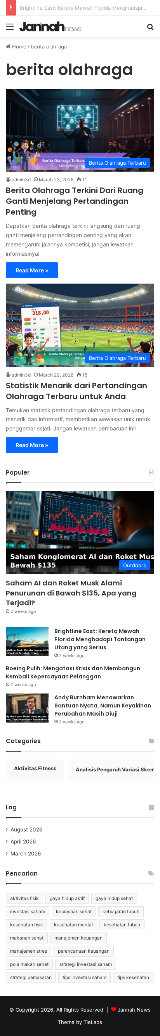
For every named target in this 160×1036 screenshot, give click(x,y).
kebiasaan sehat (74, 911)
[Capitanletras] (50, 26)
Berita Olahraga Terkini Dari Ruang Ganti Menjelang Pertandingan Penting (74, 201)
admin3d (21, 179)
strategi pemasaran (31, 977)
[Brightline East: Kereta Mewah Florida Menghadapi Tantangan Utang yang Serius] (27, 641)
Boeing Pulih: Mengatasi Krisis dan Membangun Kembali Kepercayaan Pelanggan (73, 672)
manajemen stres (28, 951)
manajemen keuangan (78, 938)
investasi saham (27, 911)
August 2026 (26, 829)
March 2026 (25, 853)
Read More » (32, 270)
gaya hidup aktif (67, 898)
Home (18, 46)
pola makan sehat (29, 964)
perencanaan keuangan (84, 951)
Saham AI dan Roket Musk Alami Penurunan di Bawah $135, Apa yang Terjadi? (71, 592)
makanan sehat (26, 938)
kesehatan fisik (26, 925)
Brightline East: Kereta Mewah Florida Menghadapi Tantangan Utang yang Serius (100, 639)
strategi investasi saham (85, 964)
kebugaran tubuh (121, 911)
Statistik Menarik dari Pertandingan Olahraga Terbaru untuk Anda (76, 391)
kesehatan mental (73, 925)
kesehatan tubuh (122, 925)
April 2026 (23, 841)
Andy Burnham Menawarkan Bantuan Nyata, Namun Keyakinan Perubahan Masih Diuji (102, 706)
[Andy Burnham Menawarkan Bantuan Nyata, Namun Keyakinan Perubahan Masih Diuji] (27, 708)
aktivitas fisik (24, 898)
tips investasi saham (84, 977)
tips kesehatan (133, 977)
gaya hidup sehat (114, 898)
